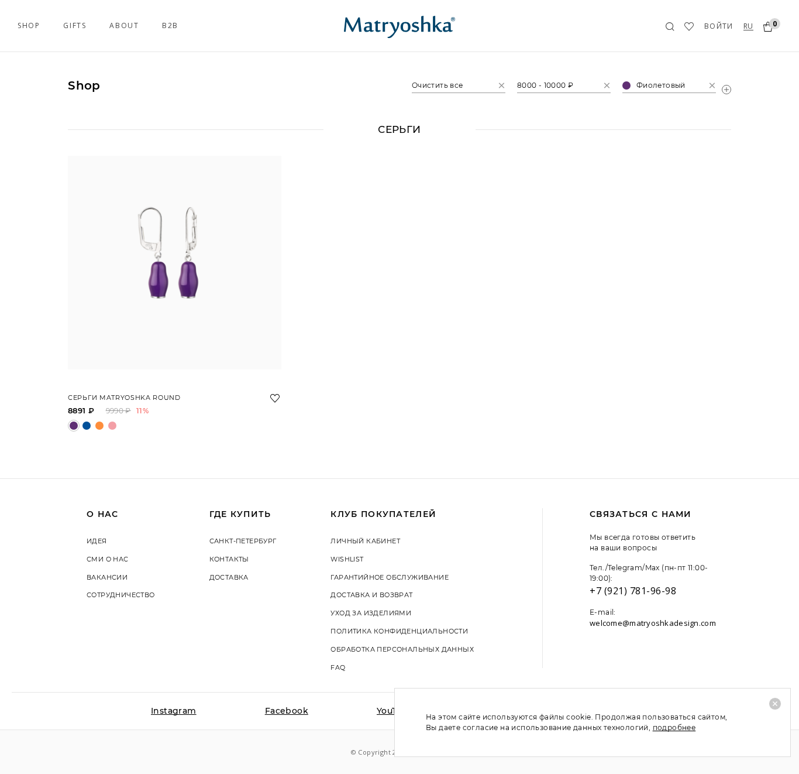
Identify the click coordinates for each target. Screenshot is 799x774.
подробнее (674, 727)
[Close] (775, 703)
